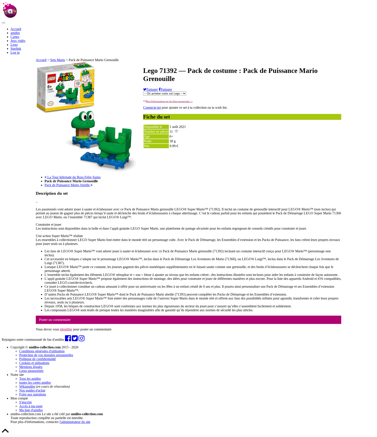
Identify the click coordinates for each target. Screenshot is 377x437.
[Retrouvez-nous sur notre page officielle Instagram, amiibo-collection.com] (81, 339)
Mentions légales (30, 367)
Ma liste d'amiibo (31, 410)
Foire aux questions (32, 394)
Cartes (14, 37)
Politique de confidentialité (37, 359)
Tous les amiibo (30, 378)
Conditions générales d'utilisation (42, 351)
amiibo (15, 33)
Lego (14, 44)
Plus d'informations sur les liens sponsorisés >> (169, 101)
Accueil (15, 29)
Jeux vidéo (17, 41)
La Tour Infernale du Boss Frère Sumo (73, 177)
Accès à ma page (31, 406)
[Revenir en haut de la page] (5, 433)
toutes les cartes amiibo (35, 382)
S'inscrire (25, 402)
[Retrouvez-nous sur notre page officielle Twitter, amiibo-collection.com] (75, 339)
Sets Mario (57, 60)
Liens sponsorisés (31, 371)
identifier (66, 329)
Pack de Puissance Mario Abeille (68, 185)
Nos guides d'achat (32, 390)
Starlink (15, 48)
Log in (15, 52)
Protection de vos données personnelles (46, 355)
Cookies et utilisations (34, 363)
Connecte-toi (152, 107)
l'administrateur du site (75, 422)
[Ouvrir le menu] (3, 22)
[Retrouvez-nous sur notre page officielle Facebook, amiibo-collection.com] (68, 339)
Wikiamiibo (27, 386)
